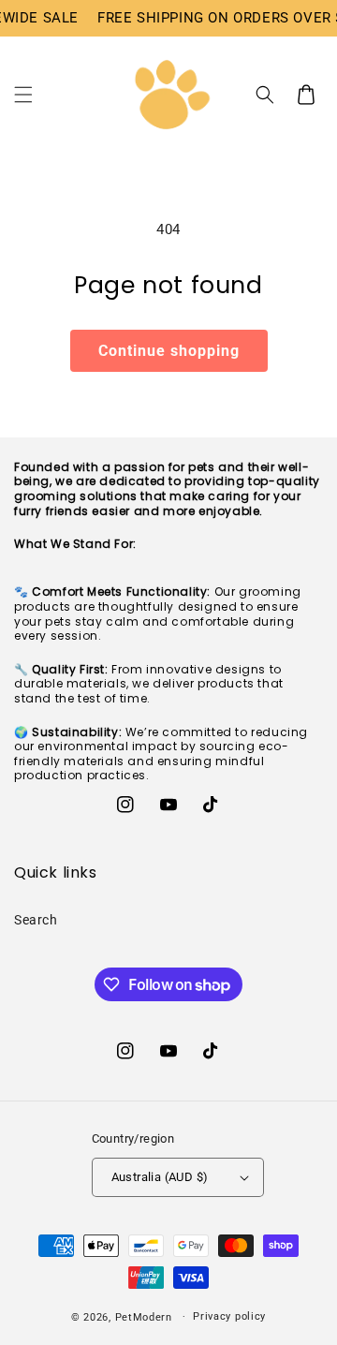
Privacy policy (229, 1316)
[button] (23, 94)
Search (36, 919)
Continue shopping (169, 351)
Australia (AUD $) (160, 1177)
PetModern (143, 1316)
